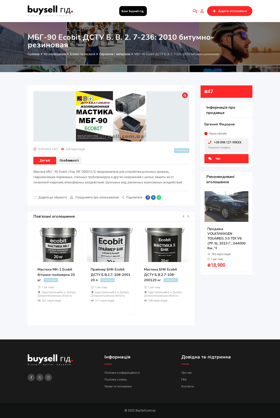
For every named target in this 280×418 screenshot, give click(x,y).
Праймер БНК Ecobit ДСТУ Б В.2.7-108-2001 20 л (110, 274)
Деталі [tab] (45, 160)
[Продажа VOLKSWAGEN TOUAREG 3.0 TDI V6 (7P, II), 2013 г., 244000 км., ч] (226, 206)
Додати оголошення (232, 11)
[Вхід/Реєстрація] (202, 11)
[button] (183, 216)
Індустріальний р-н (54, 292)
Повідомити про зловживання (97, 197)
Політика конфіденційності (122, 372)
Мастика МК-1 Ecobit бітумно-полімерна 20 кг (56, 274)
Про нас (186, 372)
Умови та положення (118, 386)
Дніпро (71, 292)
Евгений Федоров (219, 124)
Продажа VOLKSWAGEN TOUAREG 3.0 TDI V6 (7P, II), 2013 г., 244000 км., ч (226, 238)
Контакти (187, 386)
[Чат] (195, 11)
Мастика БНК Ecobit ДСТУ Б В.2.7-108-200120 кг (160, 274)
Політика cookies (115, 379)
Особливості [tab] (69, 160)
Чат (217, 158)
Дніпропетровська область (55, 295)
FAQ (183, 379)
